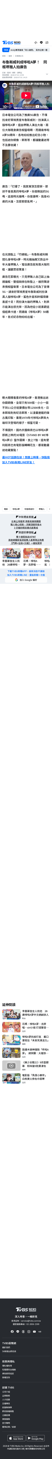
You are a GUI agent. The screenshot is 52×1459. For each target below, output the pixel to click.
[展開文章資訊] (47, 74)
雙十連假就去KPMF (26, 536)
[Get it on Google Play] (36, 1438)
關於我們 (6, 1347)
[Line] (18, 1331)
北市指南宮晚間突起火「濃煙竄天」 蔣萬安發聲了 (30, 49)
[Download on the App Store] (16, 1438)
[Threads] (23, 1331)
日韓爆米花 (19, 56)
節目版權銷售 (8, 1411)
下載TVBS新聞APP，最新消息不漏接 (26, 571)
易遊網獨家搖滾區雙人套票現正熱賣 (26, 540)
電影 (6, 509)
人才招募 (6, 1399)
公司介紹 (6, 1391)
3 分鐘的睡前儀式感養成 (26, 527)
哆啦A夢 (16, 509)
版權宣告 (6, 1377)
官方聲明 (6, 1423)
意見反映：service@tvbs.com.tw (26, 1320)
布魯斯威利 (29, 509)
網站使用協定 (8, 1373)
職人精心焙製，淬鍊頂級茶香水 (26, 524)
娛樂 (10, 56)
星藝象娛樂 (7, 1407)
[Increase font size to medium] (35, 42)
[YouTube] (34, 1331)
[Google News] (40, 1331)
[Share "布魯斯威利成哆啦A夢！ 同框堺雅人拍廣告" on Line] (41, 42)
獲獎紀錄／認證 (9, 1426)
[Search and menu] (47, 42)
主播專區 (6, 1403)
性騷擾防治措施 (9, 1369)
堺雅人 (42, 509)
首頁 (4, 56)
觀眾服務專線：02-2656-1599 (26, 1324)
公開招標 (6, 1415)
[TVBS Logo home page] (11, 42)
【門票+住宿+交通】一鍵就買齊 (26, 543)
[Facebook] (12, 1331)
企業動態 (6, 1395)
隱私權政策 (7, 1365)
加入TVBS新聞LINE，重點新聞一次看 (26, 575)
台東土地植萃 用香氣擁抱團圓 (26, 521)
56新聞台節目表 (9, 1351)
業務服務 (6, 1419)
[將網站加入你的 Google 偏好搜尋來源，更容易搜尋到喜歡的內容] (26, 580)
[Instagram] (29, 1331)
